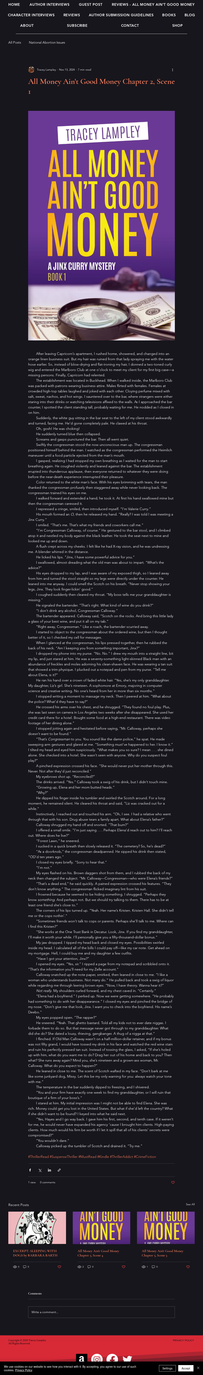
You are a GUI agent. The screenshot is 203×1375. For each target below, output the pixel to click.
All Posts (14, 42)
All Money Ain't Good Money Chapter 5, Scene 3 (162, 1253)
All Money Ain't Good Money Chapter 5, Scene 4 (98, 1253)
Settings (167, 1368)
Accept (186, 1368)
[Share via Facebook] (30, 1170)
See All (190, 1204)
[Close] (198, 1368)
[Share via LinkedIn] (49, 1170)
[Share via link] (59, 1170)
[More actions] (172, 69)
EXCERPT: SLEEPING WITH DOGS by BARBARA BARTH (35, 1253)
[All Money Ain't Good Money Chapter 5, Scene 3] (166, 1228)
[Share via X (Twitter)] (40, 1170)
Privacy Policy (23, 1370)
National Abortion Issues (47, 42)
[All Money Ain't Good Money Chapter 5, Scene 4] (101, 1228)
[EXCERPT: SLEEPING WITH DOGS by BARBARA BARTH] (37, 1228)
